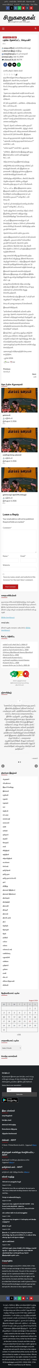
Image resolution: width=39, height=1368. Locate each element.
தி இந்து (14, 37)
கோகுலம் (6, 842)
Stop (20, 762)
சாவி (4, 846)
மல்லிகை (5, 961)
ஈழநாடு (5, 799)
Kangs (4, 1197)
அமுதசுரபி (6, 779)
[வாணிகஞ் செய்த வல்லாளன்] (19, 440)
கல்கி (4, 827)
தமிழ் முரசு (6, 874)
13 (19, 1017)
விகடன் (5, 977)
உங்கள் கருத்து (25, 4)
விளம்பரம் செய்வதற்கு (9, 1124)
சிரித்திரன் (6, 850)
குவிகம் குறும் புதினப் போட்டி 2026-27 (15, 644)
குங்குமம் (5, 834)
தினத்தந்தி (6, 902)
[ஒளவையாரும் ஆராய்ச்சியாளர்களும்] (19, 479)
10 (4, 1017)
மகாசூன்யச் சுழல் (15, 1182)
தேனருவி (6, 930)
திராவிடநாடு (7, 918)
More (34, 1145)
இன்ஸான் (6, 791)
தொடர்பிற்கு (34, 4)
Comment (7, 528)
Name (5, 556)
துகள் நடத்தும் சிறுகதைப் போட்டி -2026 (15, 650)
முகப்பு (6, 1)
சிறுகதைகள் (20, 17)
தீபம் (4, 922)
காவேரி (5, 831)
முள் (10, 1226)
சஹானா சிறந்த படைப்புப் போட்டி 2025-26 (16, 665)
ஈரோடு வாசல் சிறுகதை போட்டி (12, 657)
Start (18, 762)
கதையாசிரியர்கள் (7, 4)
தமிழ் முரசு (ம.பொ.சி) (9, 878)
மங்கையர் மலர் (7, 949)
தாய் (4, 882)
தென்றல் (5, 926)
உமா (4, 807)
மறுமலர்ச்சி (6, 957)
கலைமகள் (6, 823)
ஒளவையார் (6, 415)
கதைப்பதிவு (12, 1)
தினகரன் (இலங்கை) (9, 894)
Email (23, 556)
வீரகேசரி (5, 985)
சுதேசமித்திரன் (7, 858)
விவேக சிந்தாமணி (8, 981)
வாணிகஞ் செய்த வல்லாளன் (12, 455)
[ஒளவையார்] (19, 400)
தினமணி (6, 906)
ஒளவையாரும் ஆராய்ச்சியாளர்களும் (14, 495)
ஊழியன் (5, 811)
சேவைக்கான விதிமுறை (9, 1129)
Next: (34, 375)
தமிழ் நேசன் (6, 870)
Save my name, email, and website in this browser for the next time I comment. (19, 578)
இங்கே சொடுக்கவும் (8, 617)
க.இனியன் (9, 418)
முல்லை (5, 969)
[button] (3, 28)
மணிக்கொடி (6, 953)
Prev (2, 766)
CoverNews (17, 1365)
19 (14, 1021)
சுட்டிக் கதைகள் (7, 37)
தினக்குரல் (6, 898)
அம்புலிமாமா (7, 783)
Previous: (7, 370)
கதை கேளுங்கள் (7, 1115)
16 (35, 1017)
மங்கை (5, 945)
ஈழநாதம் (5, 803)
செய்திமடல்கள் (6, 1120)
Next (36, 766)
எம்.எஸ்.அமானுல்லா (21, 1213)
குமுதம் (5, 838)
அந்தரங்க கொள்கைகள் (9, 1133)
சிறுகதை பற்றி (30, 1)
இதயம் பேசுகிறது (8, 787)
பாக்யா (5, 941)
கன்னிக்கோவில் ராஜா (23, 48)
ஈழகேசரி (5, 795)
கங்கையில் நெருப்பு (15, 1197)
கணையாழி (6, 819)
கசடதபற (5, 815)
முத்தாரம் (6, 965)
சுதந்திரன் (6, 854)
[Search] (35, 28)
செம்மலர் (5, 866)
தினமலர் (5, 914)
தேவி (4, 933)
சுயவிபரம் (17, 4)
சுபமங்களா (6, 862)
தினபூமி (5, 910)
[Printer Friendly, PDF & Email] (9, 362)
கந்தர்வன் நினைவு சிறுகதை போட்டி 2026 (16, 647)
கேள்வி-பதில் (21, 1)
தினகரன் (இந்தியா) (9, 890)
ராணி (4, 973)
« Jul (19, 1034)
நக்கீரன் (5, 937)
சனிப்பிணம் (10, 1241)
